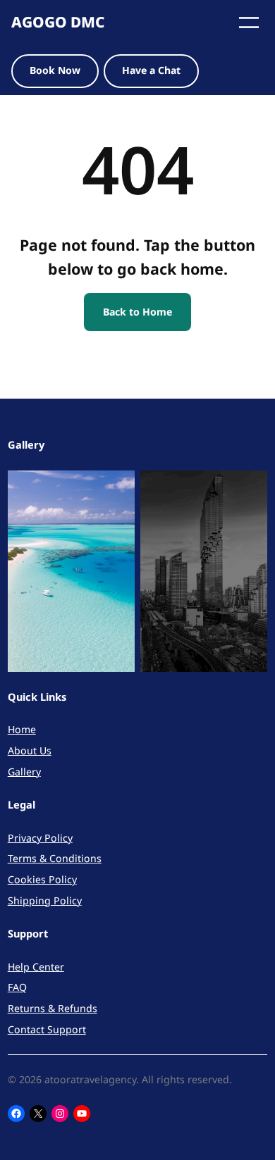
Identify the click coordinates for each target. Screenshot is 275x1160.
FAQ (17, 987)
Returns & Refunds (52, 1008)
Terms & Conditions (55, 858)
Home (22, 729)
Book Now (55, 70)
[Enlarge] (116, 489)
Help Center (36, 966)
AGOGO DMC (57, 22)
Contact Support (47, 1029)
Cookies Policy (42, 879)
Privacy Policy (40, 837)
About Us (29, 750)
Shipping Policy (45, 900)
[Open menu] (249, 22)
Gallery (24, 771)
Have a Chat (151, 70)
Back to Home (137, 311)
